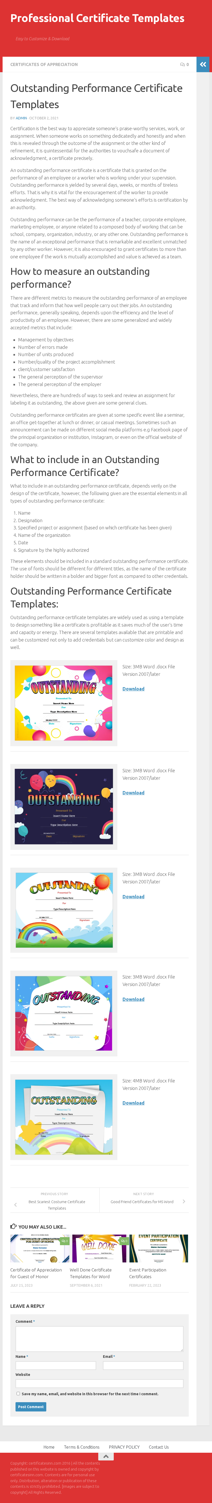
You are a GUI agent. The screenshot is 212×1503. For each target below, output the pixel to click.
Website (23, 1375)
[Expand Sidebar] (202, 64)
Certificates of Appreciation (44, 64)
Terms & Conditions (82, 1447)
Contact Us (159, 1447)
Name (22, 1356)
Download (134, 688)
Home (49, 1447)
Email (109, 1356)
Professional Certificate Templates (97, 18)
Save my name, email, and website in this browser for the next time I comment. (90, 1394)
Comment (25, 1321)
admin (21, 118)
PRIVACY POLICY (124, 1447)
